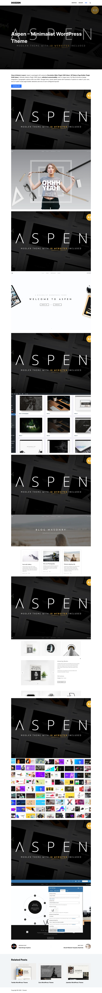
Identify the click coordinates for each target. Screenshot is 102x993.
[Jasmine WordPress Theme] (78, 971)
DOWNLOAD (16, 86)
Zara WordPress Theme (45, 982)
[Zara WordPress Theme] (50, 971)
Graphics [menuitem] (74, 2)
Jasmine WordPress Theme (74, 982)
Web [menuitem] (86, 2)
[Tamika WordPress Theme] (23, 971)
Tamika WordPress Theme (19, 982)
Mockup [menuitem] (81, 2)
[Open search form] (90, 2)
